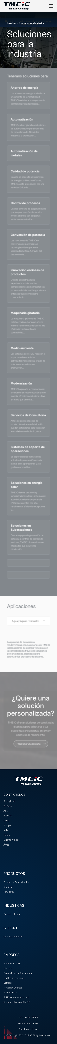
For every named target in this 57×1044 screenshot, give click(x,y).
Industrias (11, 23)
